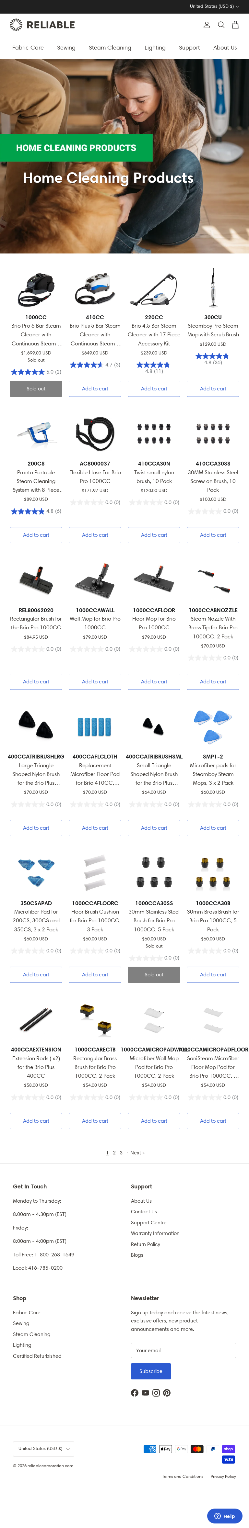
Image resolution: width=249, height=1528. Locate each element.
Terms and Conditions (182, 1476)
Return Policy (145, 1244)
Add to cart (95, 389)
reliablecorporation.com (50, 1465)
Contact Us (144, 1211)
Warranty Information (155, 1233)
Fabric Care (28, 47)
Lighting (155, 47)
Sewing (66, 47)
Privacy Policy (223, 1476)
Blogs (137, 1255)
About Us (225, 47)
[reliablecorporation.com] (42, 24)
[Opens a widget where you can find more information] (225, 1517)
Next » (137, 1153)
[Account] (205, 25)
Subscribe (150, 1371)
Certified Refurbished (37, 1356)
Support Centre (149, 1222)
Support (189, 47)
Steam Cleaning (110, 47)
